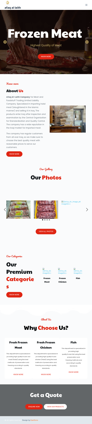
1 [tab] (42, 219)
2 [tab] (44, 219)
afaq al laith (13, 7)
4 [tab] (49, 219)
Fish (78, 278)
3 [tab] (47, 219)
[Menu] (86, 5)
